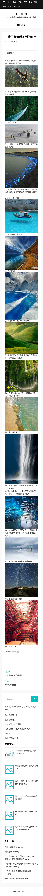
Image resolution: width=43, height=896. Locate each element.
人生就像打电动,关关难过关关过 (17, 729)
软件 (9, 6)
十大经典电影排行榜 (13, 879)
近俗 (35, 2)
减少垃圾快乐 (10, 720)
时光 (9, 2)
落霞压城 (8, 852)
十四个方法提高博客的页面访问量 (18, 871)
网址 (14, 6)
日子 (4, 2)
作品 (4, 6)
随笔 (14, 2)
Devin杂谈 (15, 652)
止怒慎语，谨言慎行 (13, 724)
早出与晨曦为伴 (11, 847)
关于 (20, 6)
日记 (25, 2)
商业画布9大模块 (11, 738)
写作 (30, 2)
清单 (20, 2)
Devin (21, 14)
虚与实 (7, 733)
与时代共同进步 (11, 715)
